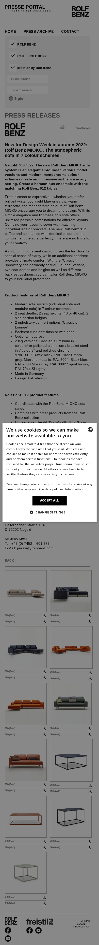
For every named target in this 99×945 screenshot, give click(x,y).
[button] (49, 512)
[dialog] (50, 472)
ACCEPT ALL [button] (49, 500)
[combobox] (90, 429)
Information (73, 489)
